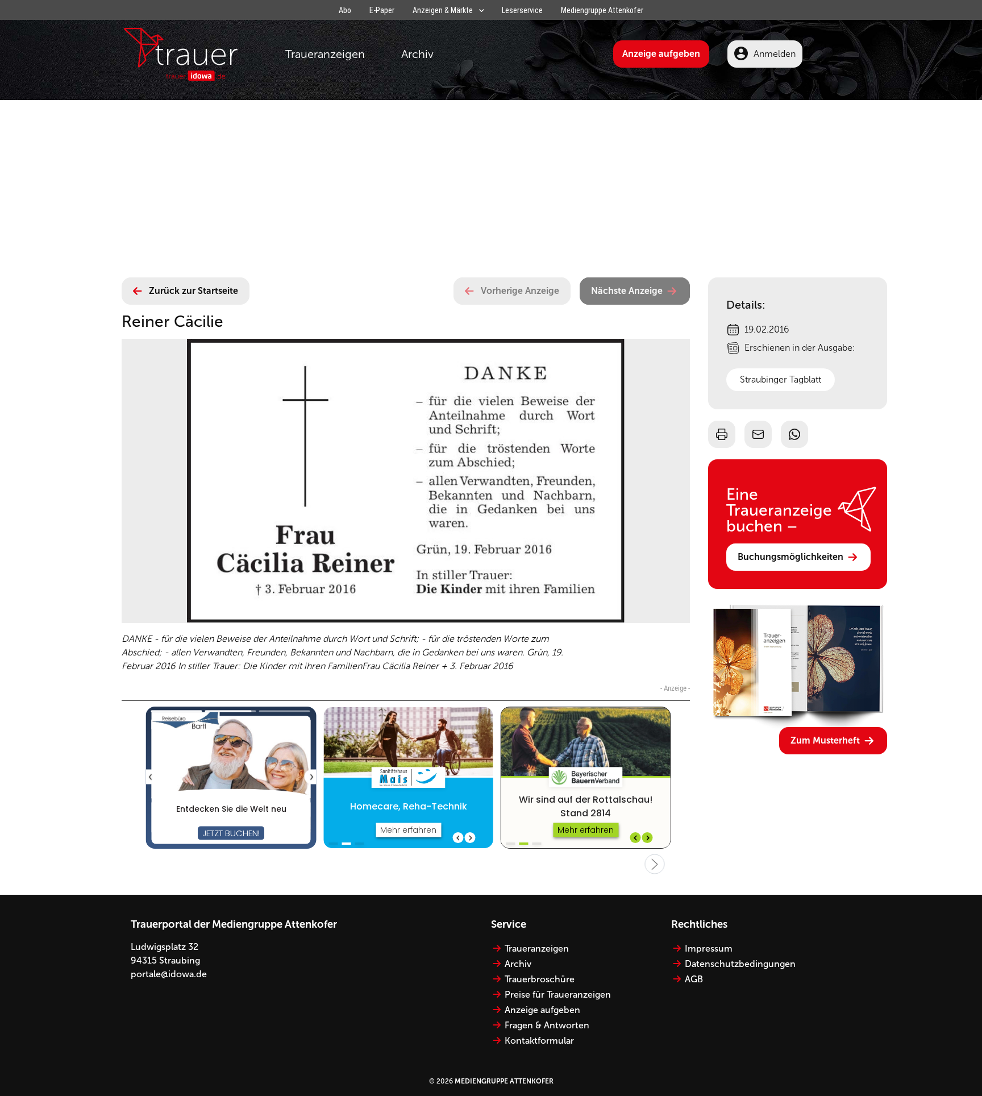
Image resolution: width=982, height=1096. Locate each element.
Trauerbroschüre (540, 979)
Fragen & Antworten (547, 1025)
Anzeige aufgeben (661, 54)
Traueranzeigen (325, 54)
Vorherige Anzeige (520, 291)
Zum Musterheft (825, 740)
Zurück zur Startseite (193, 291)
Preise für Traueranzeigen (558, 994)
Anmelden (775, 54)
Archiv (417, 54)
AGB (694, 979)
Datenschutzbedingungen (740, 964)
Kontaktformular (539, 1040)
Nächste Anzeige (627, 291)
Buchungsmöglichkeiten (790, 557)
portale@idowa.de (169, 974)
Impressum (709, 948)
